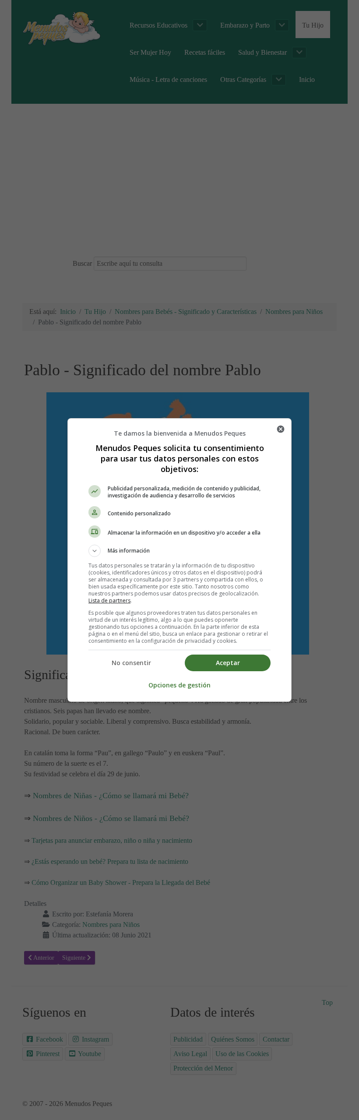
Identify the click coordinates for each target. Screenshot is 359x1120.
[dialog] (179, 560)
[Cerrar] (280, 429)
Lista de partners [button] (109, 600)
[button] (179, 551)
